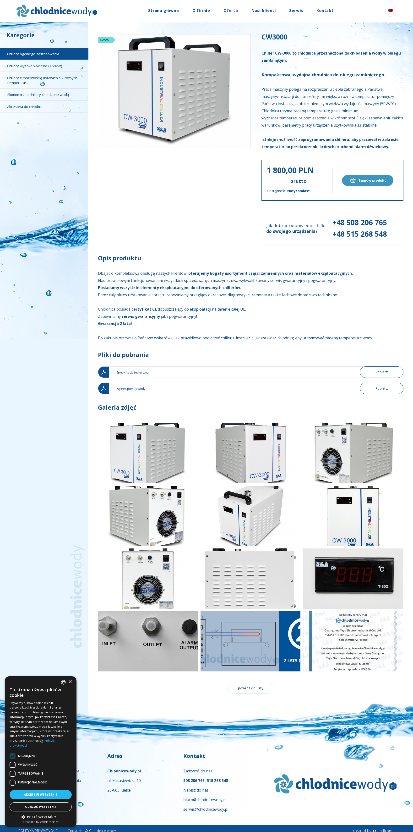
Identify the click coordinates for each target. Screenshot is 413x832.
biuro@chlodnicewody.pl (205, 799)
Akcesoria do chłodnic (24, 106)
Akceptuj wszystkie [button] (40, 795)
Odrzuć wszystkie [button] (40, 807)
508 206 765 (194, 780)
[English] (391, 11)
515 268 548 (217, 780)
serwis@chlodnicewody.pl (205, 809)
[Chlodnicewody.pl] (56, 11)
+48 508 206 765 (359, 222)
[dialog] (40, 751)
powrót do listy (251, 688)
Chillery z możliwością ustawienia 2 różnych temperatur (42, 80)
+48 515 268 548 (359, 234)
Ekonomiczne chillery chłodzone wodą (38, 94)
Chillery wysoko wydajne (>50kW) (34, 65)
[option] (174, 90)
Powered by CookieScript (41, 822)
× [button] (70, 682)
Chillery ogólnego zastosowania (33, 53)
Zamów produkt (372, 180)
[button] (41, 817)
